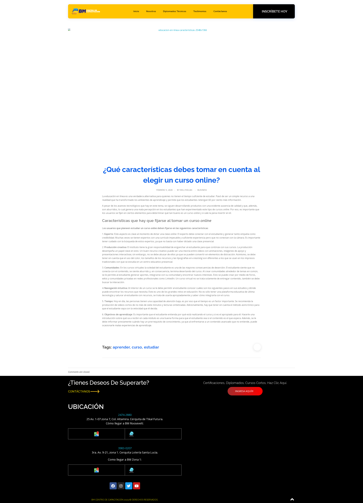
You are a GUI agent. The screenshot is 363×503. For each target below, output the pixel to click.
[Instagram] (120, 485)
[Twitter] (128, 485)
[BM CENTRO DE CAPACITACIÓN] (86, 10)
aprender (121, 347)
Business (202, 190)
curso (137, 347)
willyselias (186, 190)
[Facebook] (113, 485)
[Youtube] (136, 485)
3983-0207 (125, 448)
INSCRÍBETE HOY (274, 11)
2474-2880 (125, 415)
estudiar (151, 347)
